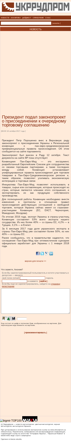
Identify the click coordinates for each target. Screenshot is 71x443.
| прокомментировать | (35, 332)
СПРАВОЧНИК (38, 18)
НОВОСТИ (5, 18)
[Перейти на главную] (35, 14)
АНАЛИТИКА (16, 18)
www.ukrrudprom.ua (58, 430)
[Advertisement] (35, 67)
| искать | (56, 23)
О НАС (48, 18)
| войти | (43, 281)
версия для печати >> (35, 261)
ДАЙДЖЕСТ (26, 18)
